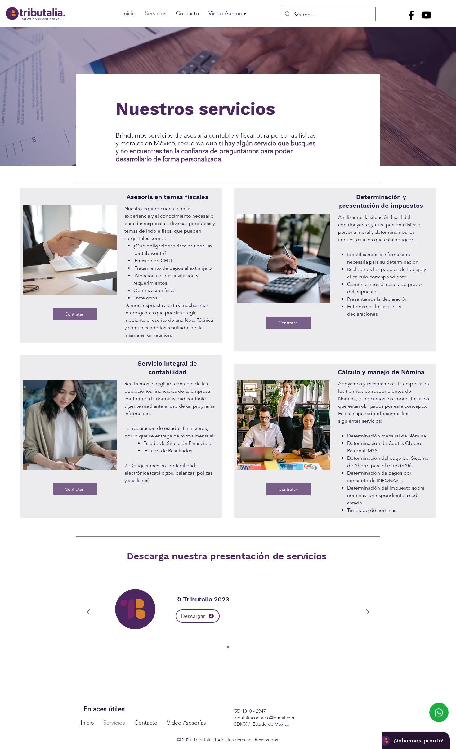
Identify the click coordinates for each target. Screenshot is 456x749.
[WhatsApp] (439, 712)
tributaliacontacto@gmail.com (264, 717)
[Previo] (88, 612)
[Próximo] (367, 612)
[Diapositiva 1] (228, 647)
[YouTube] (426, 15)
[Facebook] (411, 15)
